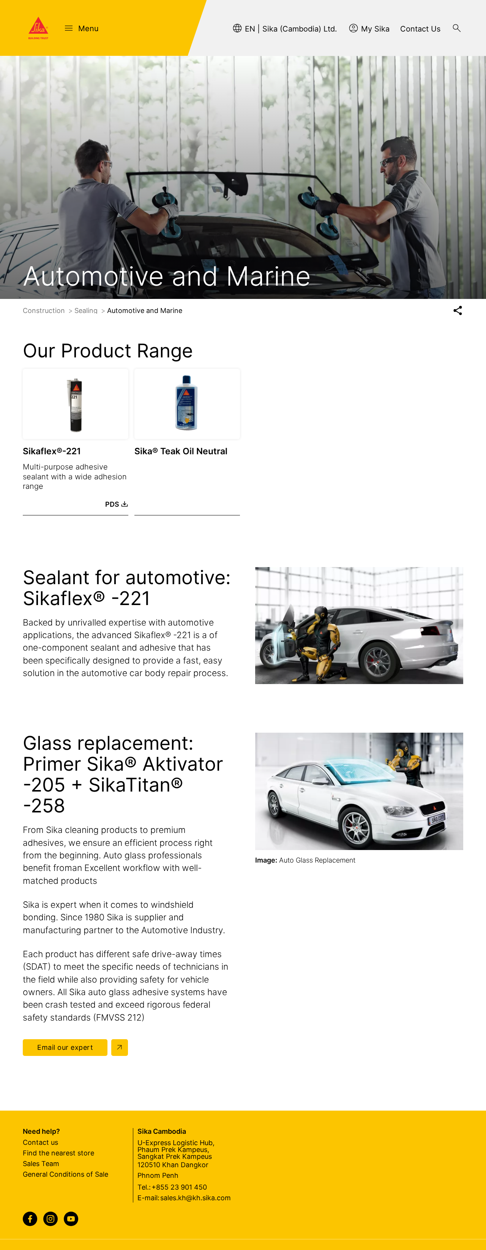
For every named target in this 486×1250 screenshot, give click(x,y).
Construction (45, 310)
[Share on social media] (457, 310)
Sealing (86, 310)
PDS (112, 504)
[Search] (456, 28)
